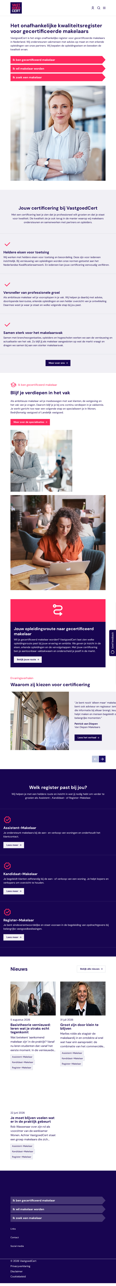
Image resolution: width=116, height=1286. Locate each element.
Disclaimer (16, 1271)
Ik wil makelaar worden (28, 68)
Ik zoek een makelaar (27, 77)
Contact (14, 1237)
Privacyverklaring (20, 1266)
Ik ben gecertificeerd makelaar (34, 60)
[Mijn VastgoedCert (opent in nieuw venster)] (92, 8)
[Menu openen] (104, 8)
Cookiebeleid (18, 1276)
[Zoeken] (98, 8)
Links (13, 1228)
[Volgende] (102, 759)
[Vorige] (95, 759)
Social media (17, 1246)
